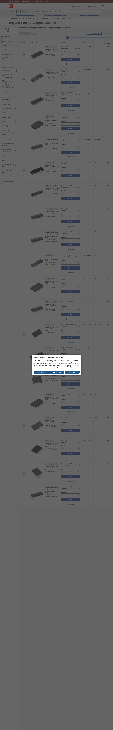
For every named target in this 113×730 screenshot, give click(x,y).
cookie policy (68, 367)
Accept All (41, 372)
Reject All (72, 372)
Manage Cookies (57, 372)
